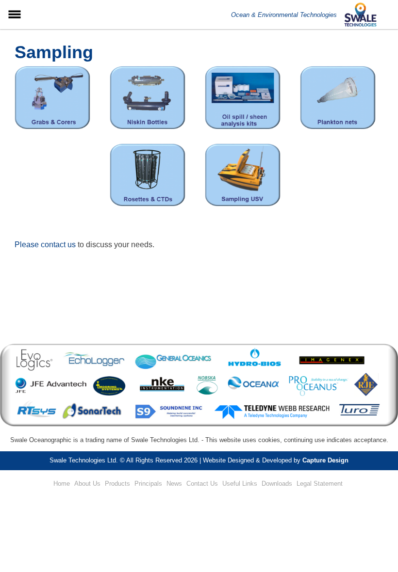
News (174, 483)
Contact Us (202, 483)
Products (117, 483)
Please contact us (45, 244)
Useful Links (239, 483)
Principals (148, 483)
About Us (87, 483)
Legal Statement (320, 483)
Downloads (277, 483)
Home (61, 483)
